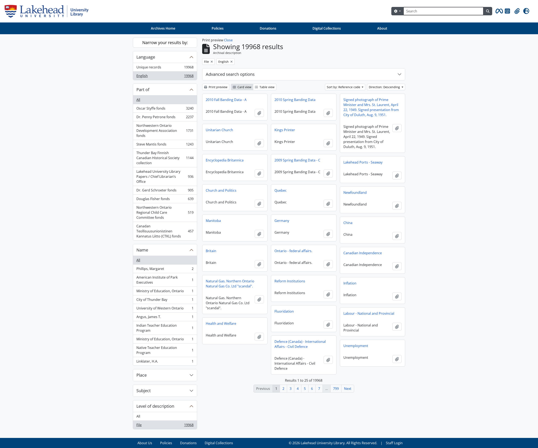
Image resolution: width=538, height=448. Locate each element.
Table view (266, 87)
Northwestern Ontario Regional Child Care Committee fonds (165, 212)
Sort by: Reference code (344, 87)
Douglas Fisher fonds (165, 199)
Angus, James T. (165, 317)
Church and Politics (221, 190)
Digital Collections (327, 28)
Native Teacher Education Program (165, 350)
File (165, 426)
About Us (144, 443)
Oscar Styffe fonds (165, 109)
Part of (142, 89)
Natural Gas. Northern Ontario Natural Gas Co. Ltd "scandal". (230, 283)
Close (228, 40)
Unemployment (355, 345)
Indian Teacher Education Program (165, 328)
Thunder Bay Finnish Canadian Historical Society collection (165, 158)
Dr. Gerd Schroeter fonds (165, 191)
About (382, 28)
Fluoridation (284, 311)
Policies (218, 28)
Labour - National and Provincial (368, 313)
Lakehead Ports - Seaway (362, 162)
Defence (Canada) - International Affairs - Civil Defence (300, 344)
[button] (498, 11)
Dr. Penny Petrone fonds (165, 118)
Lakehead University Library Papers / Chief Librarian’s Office (165, 176)
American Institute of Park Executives (165, 280)
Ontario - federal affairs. (293, 251)
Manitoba (213, 220)
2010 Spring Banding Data (294, 99)
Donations (268, 28)
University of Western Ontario (165, 309)
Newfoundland (355, 192)
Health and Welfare (221, 323)
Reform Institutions (289, 281)
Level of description (155, 406)
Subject (143, 390)
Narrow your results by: (165, 42)
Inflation (349, 283)
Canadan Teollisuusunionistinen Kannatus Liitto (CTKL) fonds (165, 231)
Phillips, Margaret (165, 269)
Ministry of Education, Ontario (165, 292)
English (165, 76)
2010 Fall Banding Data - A (226, 99)
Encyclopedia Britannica (225, 160)
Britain (211, 251)
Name (142, 250)
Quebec (280, 190)
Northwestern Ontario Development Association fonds (165, 130)
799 (336, 388)
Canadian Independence (362, 253)
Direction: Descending (385, 87)
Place (141, 375)
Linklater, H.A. (165, 362)
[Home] (48, 11)
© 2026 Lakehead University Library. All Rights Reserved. (333, 443)
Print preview (217, 87)
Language (145, 57)
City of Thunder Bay (165, 300)
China (347, 222)
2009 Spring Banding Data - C (297, 160)
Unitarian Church (219, 130)
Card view (244, 87)
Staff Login (394, 443)
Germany (281, 220)
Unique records (165, 68)
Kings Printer (284, 130)
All (138, 99)
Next (347, 388)
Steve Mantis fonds (165, 145)
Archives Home (163, 28)
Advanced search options (230, 74)
